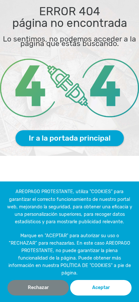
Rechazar (38, 287)
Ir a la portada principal (70, 138)
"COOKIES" (101, 191)
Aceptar (101, 287)
